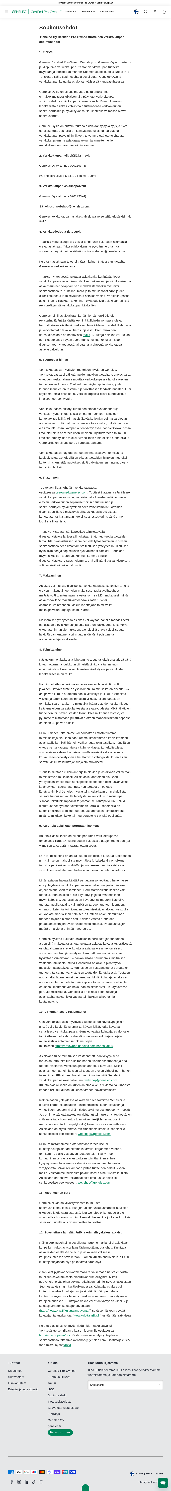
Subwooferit (88, 11)
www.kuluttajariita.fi (86, 1315)
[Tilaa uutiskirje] (159, 1385)
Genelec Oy (56, 1420)
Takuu (52, 1383)
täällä (86, 335)
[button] (7, 12)
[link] (136, 11)
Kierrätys (54, 1414)
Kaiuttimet (70, 11)
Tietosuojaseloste (59, 1401)
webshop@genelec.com (100, 1080)
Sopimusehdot (57, 1395)
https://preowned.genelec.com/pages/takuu (84, 1046)
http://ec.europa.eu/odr (54, 1335)
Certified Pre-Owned (61, 1370)
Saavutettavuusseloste (63, 1407)
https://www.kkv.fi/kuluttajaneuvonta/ (65, 1310)
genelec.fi (54, 1426)
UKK (51, 1389)
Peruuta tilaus (60, 1432)
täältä (67, 1345)
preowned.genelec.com (71, 492)
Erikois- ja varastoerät (23, 1389)
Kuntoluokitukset (59, 1377)
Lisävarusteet (107, 11)
